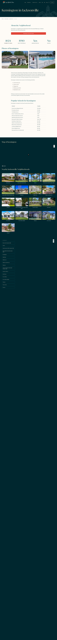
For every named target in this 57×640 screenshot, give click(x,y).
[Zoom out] (54, 147)
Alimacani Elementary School (17, 115)
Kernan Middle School (16, 128)
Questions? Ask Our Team (28, 33)
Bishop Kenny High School (17, 124)
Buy (42, 2)
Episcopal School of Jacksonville (18, 130)
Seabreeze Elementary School (17, 117)
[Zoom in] (54, 145)
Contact (52, 2)
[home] (8, 2)
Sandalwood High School (16, 121)
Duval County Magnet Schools (17, 108)
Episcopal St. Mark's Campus (17, 119)
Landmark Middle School (16, 126)
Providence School (15, 110)
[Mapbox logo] (4, 165)
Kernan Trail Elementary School (17, 113)
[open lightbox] (15, 59)
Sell (44, 2)
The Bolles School (15, 111)
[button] (28, 2)
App (25, 2)
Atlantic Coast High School (17, 122)
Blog (47, 2)
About (40, 2)
